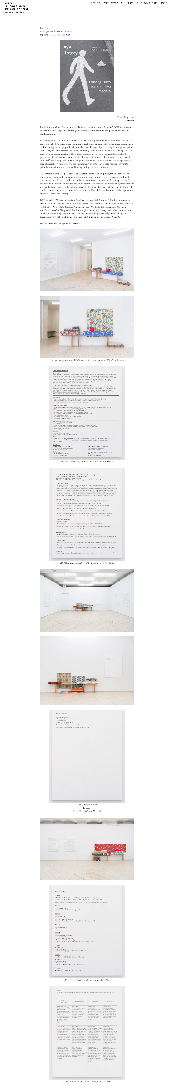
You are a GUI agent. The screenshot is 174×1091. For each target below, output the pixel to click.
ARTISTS (94, 3)
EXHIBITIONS (113, 3)
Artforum (129, 120)
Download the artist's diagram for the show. (60, 223)
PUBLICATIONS (147, 3)
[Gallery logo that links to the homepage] (17, 8)
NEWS (129, 3)
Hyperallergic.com (125, 117)
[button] (87, 41)
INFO (164, 3)
